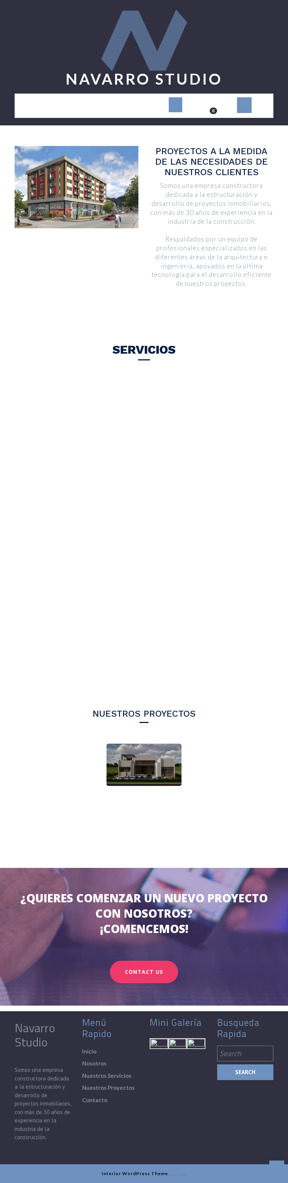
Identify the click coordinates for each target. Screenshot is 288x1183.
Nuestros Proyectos (108, 1087)
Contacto (94, 1100)
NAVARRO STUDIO (144, 79)
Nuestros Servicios (106, 1075)
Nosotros (94, 1063)
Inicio (89, 1051)
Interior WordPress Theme (135, 1173)
